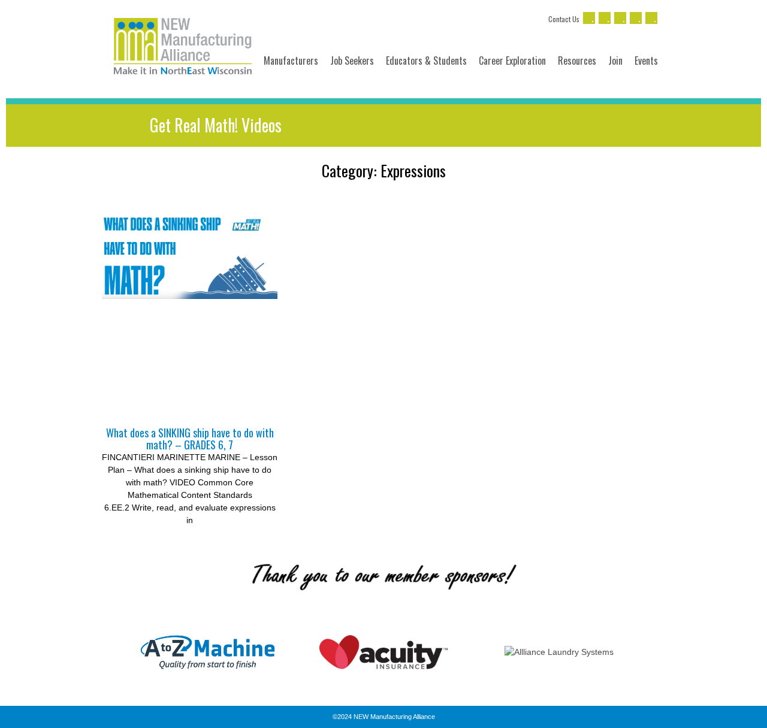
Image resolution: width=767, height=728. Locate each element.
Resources (577, 60)
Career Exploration (512, 60)
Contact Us (563, 19)
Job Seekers (352, 60)
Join (615, 60)
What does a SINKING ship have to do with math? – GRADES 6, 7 (190, 438)
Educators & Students (426, 60)
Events (646, 60)
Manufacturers (291, 60)
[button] (107, 652)
